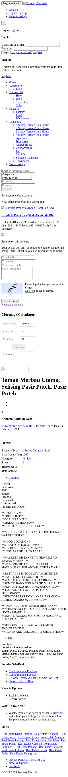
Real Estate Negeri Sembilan (42, 740)
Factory (20, 111)
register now (57, 712)
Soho (19, 105)
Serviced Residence (27, 157)
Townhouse (22, 160)
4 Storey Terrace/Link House (32, 134)
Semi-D (20, 154)
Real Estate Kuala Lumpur (16, 733)
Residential (15, 121)
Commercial (16, 92)
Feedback (14, 766)
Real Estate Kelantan (30, 743)
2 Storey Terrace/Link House (32, 128)
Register (37, 52)
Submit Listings (18, 16)
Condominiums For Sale (23, 671)
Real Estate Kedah (28, 737)
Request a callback (12, 304)
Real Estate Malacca (53, 737)
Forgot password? (21, 52)
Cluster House (24, 144)
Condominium (24, 147)
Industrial (14, 108)
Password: (7, 48)
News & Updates (18, 762)
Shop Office (23, 102)
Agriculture (15, 85)
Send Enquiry (10, 301)
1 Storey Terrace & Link (36, 450)
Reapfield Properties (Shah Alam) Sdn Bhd (27, 215)
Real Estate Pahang (26, 746)
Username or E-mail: (13, 44)
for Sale (40, 425)
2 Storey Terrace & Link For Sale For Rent (33, 677)
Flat (18, 151)
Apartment (22, 138)
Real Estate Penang (12, 740)
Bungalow (22, 141)
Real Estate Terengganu (23, 753)
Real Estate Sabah (36, 750)
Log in (6, 52)
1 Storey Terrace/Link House (32, 125)
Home (12, 82)
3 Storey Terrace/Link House (32, 131)
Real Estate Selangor (46, 733)
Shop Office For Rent (21, 681)
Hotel (19, 95)
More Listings (17, 164)
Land (19, 89)
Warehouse (22, 118)
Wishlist (13, 9)
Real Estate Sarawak (51, 746)
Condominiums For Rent (23, 674)
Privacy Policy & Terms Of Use (27, 759)
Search (6, 189)
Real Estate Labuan (12, 750)
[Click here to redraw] (12, 288)
